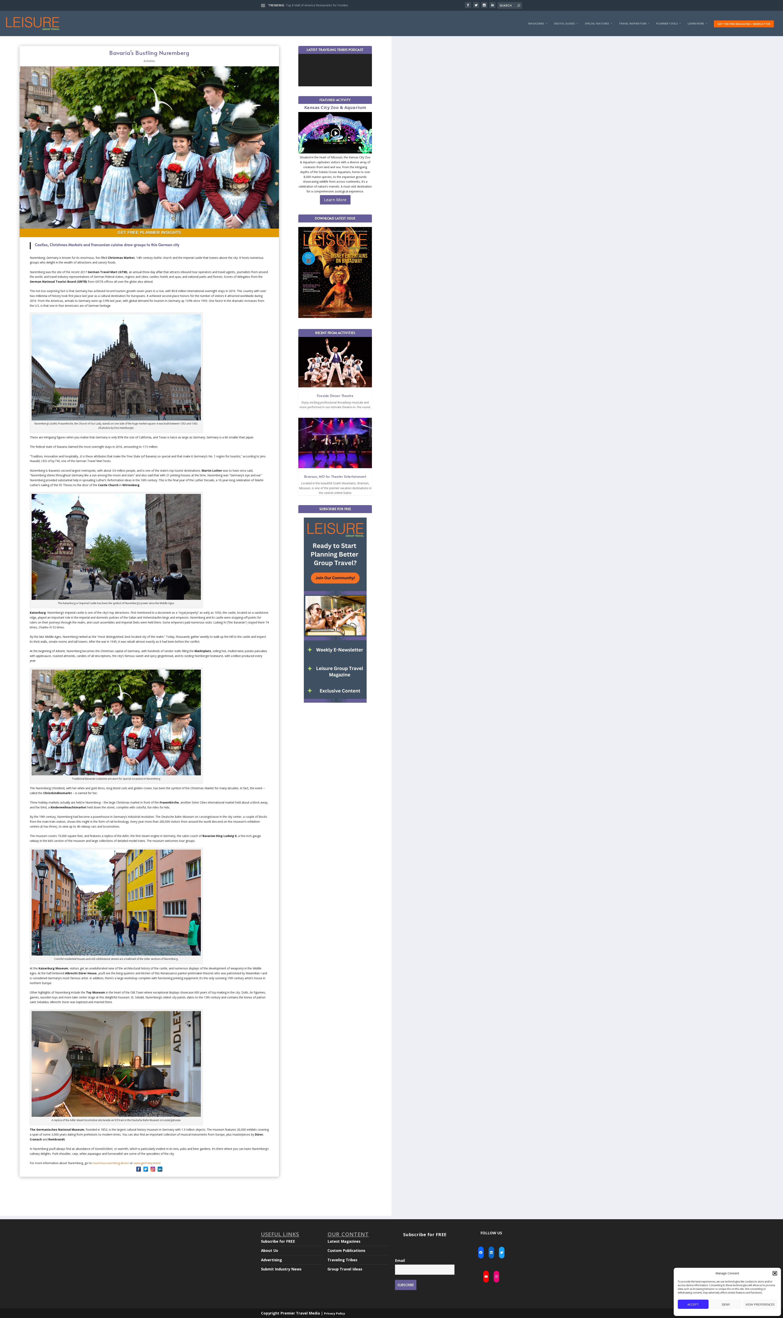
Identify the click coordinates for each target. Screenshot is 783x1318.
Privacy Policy (334, 1313)
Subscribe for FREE (278, 1241)
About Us (269, 1250)
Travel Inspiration (632, 23)
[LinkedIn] (160, 1169)
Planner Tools (667, 23)
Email (400, 1260)
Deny (726, 1304)
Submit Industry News (281, 1269)
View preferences (760, 1304)
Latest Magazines (343, 1241)
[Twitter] (145, 1169)
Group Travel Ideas (344, 1269)
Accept (693, 1304)
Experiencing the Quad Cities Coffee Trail (313, 5)
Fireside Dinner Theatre (335, 395)
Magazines (536, 23)
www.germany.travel (147, 1163)
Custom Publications (346, 1250)
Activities (149, 61)
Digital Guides (564, 23)
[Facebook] (138, 1169)
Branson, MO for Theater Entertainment (335, 476)
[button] (775, 1273)
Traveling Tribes (342, 1259)
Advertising (271, 1259)
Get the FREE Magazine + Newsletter (744, 24)
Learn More (696, 23)
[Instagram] (152, 1169)
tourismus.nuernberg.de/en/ (111, 1163)
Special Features (597, 23)
